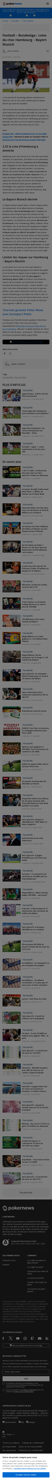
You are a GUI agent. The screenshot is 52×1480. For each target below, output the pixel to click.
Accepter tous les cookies (26, 1475)
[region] (26, 1467)
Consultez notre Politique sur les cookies (30, 1468)
